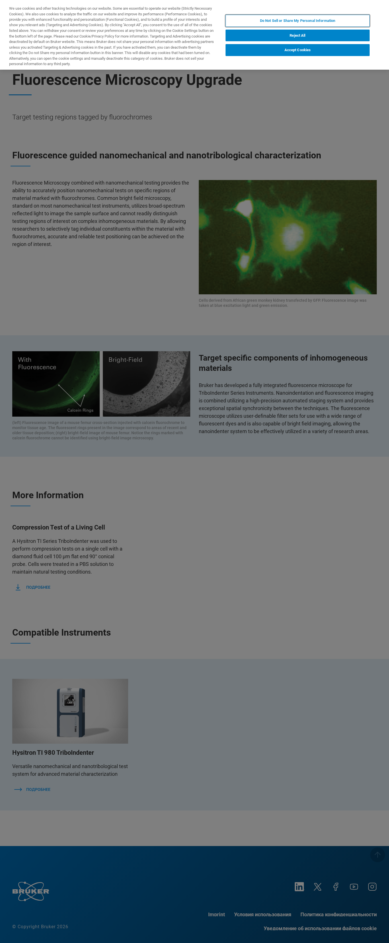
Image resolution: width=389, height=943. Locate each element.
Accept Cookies (297, 50)
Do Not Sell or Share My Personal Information (297, 20)
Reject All (297, 35)
